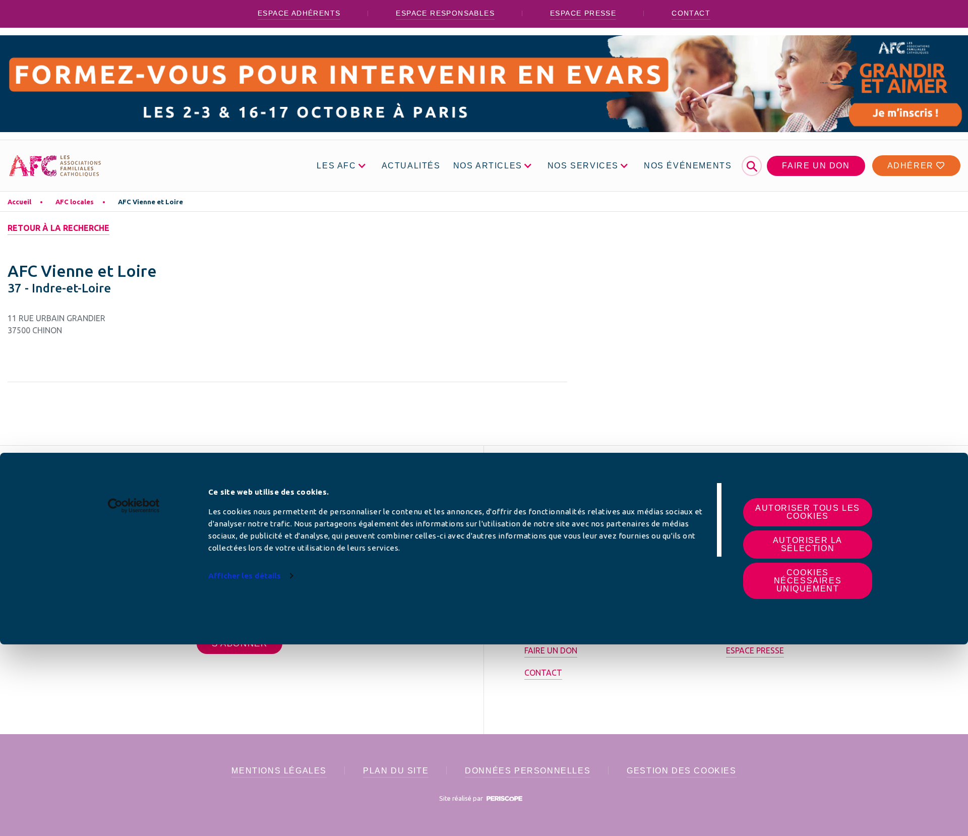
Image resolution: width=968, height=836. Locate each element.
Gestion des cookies (681, 770)
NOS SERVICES (583, 165)
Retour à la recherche (58, 227)
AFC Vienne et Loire (150, 201)
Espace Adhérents (299, 13)
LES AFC (336, 165)
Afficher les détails (244, 575)
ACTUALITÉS (411, 165)
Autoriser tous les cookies (807, 512)
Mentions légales (279, 770)
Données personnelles (527, 770)
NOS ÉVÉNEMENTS (688, 165)
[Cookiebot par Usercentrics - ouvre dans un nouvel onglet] (134, 505)
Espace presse (583, 13)
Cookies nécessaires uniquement (808, 580)
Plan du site (396, 770)
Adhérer (912, 165)
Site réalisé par (462, 798)
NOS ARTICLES (487, 165)
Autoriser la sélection (807, 544)
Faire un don (816, 165)
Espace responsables (445, 13)
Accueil (19, 201)
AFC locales (74, 201)
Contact (691, 13)
